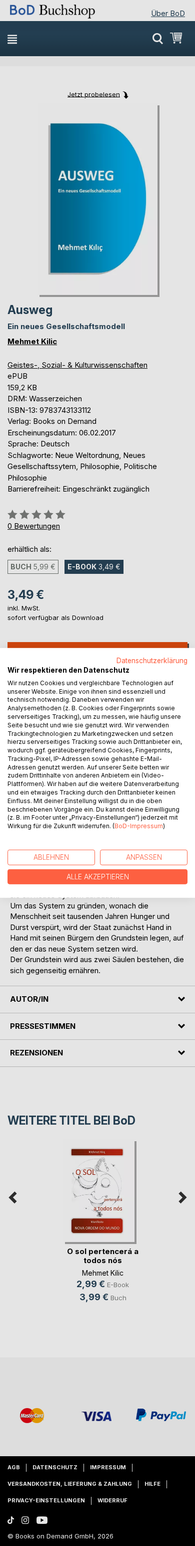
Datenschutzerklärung (152, 661)
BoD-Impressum (138, 826)
